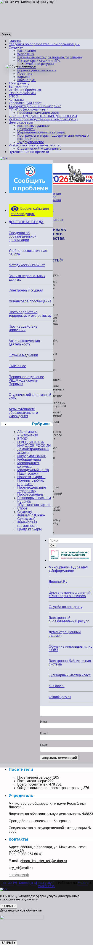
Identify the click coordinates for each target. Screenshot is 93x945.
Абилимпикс (27, 432)
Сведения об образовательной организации (44, 44)
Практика (24, 73)
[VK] (3, 158)
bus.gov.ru (56, 686)
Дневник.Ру (58, 581)
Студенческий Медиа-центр (39, 148)
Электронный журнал (26, 290)
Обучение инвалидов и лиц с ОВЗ (70, 648)
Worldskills (25, 54)
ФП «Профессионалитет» (28, 109)
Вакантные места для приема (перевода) (49, 57)
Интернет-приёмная (25, 89)
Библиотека (26, 67)
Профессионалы (30, 494)
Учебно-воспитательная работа (28, 252)
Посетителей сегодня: (35, 777)
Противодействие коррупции (23, 328)
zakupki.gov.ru (60, 697)
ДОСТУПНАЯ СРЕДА (26, 222)
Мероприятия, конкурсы (28, 464)
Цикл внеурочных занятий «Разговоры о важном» (70, 594)
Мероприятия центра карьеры (41, 132)
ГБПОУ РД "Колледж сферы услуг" (28, 882)
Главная (15, 41)
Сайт (43, 745)
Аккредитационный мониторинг (35, 106)
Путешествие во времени (29, 151)
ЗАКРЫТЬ (8, 906)
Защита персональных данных (27, 277)
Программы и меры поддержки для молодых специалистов (53, 137)
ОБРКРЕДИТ (26, 80)
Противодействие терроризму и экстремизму (30, 313)
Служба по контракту (65, 607)
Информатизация (31, 456)
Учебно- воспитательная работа (34, 145)
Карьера (23, 76)
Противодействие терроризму (31, 489)
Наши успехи (27, 473)
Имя (43, 721)
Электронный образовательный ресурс (69, 619)
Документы (26, 129)
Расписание (26, 50)
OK (53, 545)
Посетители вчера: (32, 781)
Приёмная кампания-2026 (38, 112)
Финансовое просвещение (30, 301)
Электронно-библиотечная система (70, 662)
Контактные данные (33, 125)
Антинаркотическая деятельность (24, 342)
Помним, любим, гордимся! (30, 482)
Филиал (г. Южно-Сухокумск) (31, 517)
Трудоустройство (30, 142)
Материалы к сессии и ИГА (38, 60)
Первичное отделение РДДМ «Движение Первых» (26, 380)
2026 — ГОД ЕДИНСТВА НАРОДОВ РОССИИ (43, 116)
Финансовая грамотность (27, 524)
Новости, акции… (31, 477)
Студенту (16, 47)
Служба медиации (23, 355)
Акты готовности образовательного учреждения (23, 412)
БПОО (13, 96)
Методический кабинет (27, 265)
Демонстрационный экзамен (33, 450)
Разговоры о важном (34, 498)
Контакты (16, 99)
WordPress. (46, 886)
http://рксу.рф (19, 875)
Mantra (83, 882)
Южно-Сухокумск (22, 93)
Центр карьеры (21, 122)
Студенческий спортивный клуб (30, 396)
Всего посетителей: (33, 784)
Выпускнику (18, 86)
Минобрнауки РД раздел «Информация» (68, 569)
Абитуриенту (19, 83)
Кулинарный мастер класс (70, 675)
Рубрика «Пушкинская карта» (34, 503)
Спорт (22, 508)
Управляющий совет (25, 103)
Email (44, 733)
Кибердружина (29, 459)
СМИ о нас (17, 366)
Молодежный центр (33, 470)
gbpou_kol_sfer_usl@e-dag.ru (43, 861)
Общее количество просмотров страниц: (50, 788)
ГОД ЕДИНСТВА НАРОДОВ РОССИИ (34, 443)
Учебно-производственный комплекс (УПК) (43, 119)
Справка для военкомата (36, 70)
